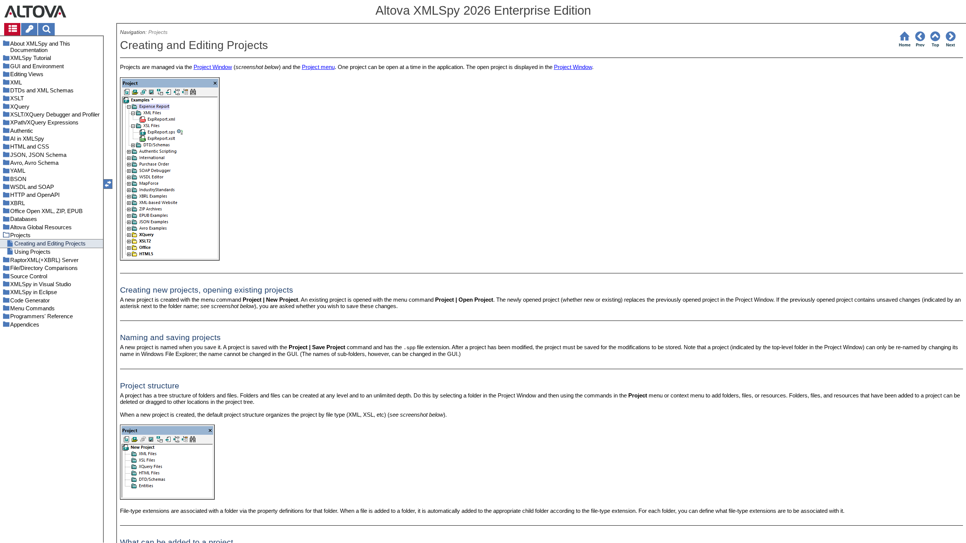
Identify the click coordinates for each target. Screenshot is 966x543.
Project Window (213, 67)
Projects (158, 32)
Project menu (318, 67)
